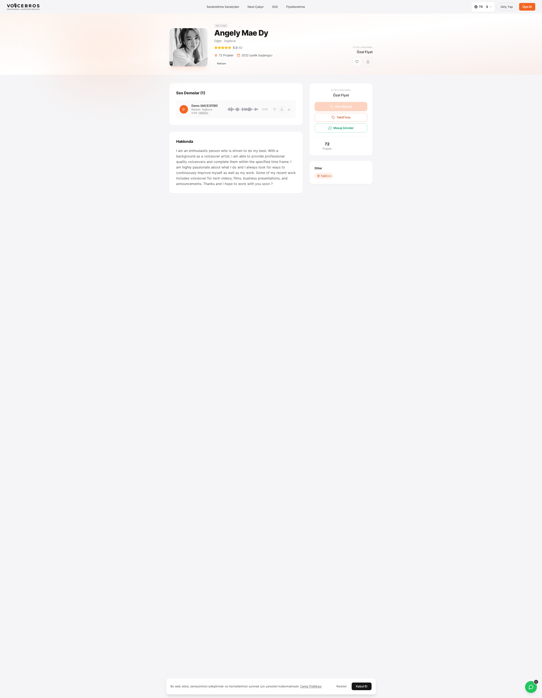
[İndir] (289, 109)
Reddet (341, 686)
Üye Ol (527, 6)
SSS (275, 6)
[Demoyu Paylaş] (282, 109)
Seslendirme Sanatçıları (223, 6)
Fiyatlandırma (295, 6)
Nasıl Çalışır (255, 6)
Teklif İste (343, 117)
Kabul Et (361, 686)
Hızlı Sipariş (343, 106)
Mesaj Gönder (343, 128)
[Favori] (274, 109)
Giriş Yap (507, 6)
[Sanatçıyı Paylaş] (368, 61)
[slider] (243, 109)
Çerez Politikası (310, 686)
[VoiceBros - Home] (23, 6)
